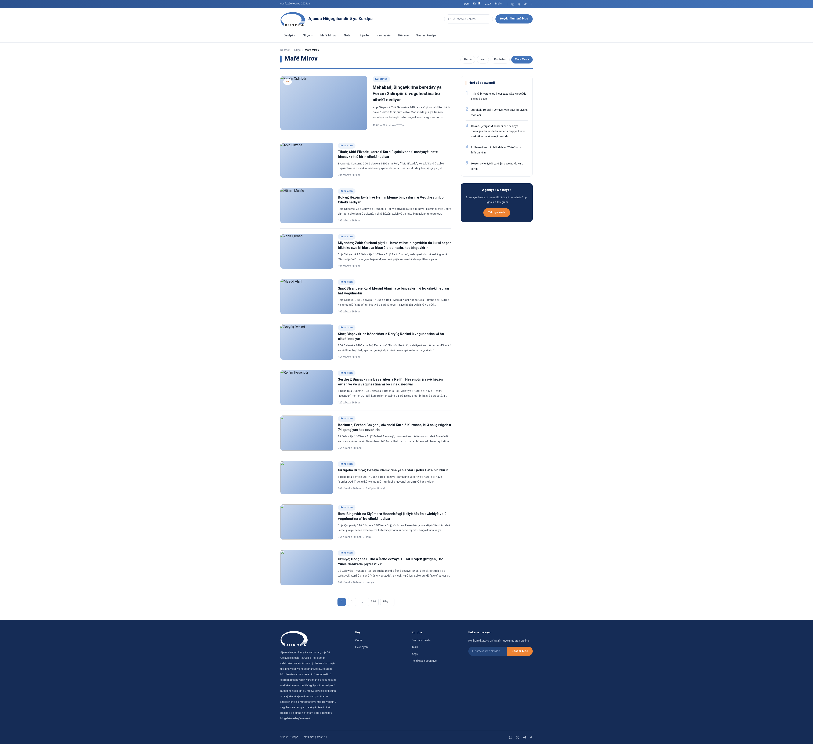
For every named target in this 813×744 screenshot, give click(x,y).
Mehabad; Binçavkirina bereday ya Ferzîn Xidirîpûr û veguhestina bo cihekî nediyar (407, 94)
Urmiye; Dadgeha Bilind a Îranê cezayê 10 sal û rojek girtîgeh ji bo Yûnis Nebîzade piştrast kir (390, 562)
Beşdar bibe (520, 651)
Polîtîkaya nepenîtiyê (424, 661)
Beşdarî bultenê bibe (514, 19)
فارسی (487, 4)
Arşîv (415, 654)
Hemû (467, 59)
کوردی (466, 4)
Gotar (348, 35)
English (499, 4)
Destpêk (289, 35)
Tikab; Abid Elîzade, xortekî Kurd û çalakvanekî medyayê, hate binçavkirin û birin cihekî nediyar (388, 154)
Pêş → (387, 601)
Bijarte (364, 35)
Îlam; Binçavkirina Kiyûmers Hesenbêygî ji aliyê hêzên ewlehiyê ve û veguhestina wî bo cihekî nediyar (392, 516)
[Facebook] (531, 4)
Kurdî (476, 4)
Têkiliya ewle (496, 212)
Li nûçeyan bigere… (465, 19)
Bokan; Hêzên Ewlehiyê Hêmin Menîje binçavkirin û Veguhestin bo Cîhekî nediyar (391, 200)
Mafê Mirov (328, 35)
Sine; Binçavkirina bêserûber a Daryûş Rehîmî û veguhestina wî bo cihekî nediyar (391, 336)
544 (373, 601)
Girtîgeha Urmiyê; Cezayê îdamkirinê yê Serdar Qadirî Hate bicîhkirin (393, 470)
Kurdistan (500, 59)
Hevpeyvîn (383, 35)
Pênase (403, 35)
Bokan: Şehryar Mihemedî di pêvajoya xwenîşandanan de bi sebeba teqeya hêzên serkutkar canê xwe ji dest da (498, 131)
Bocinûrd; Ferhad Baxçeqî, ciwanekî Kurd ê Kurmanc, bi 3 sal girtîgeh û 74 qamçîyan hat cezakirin (394, 427)
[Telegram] (525, 4)
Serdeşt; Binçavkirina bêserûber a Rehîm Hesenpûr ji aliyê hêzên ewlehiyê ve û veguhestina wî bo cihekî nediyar (390, 382)
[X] (518, 4)
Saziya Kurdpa (426, 35)
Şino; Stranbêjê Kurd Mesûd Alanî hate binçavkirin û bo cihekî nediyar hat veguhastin (393, 291)
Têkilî (415, 647)
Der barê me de (421, 640)
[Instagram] (512, 4)
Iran (482, 59)
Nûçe (306, 35)
